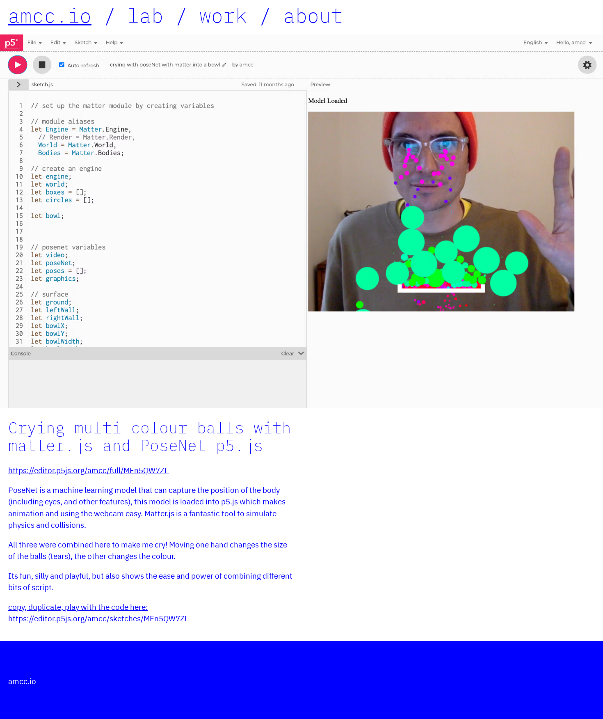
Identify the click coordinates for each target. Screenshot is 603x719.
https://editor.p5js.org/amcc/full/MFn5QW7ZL (88, 470)
